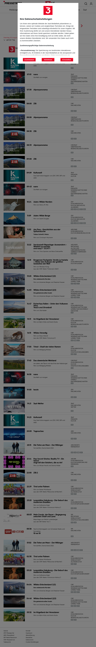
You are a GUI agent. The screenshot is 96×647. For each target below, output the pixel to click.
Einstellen (66, 60)
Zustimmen (29, 60)
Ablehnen (48, 60)
